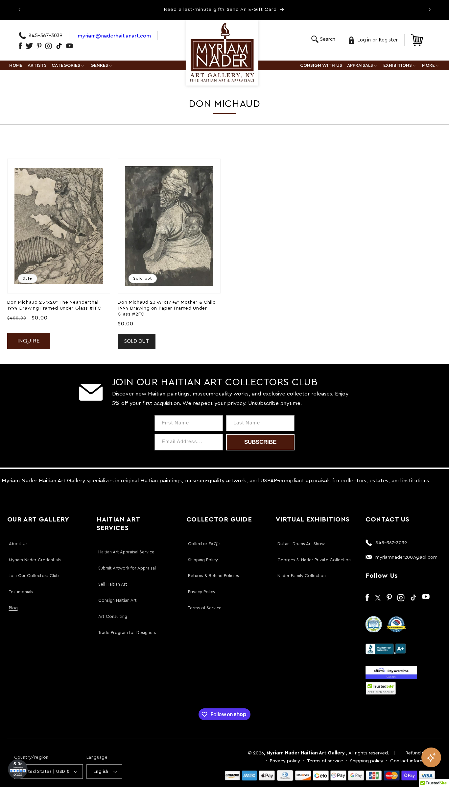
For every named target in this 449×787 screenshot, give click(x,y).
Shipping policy (366, 760)
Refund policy (420, 752)
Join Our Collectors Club (34, 575)
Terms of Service (205, 608)
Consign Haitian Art (117, 600)
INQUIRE (28, 340)
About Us (18, 544)
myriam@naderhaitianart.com (114, 35)
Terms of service (325, 760)
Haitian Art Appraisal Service (126, 552)
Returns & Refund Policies (213, 575)
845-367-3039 (45, 35)
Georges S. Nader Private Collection (314, 560)
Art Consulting (112, 616)
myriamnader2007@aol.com (406, 557)
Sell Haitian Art (112, 584)
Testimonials (21, 592)
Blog (13, 608)
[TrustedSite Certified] (381, 688)
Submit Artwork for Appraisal (127, 568)
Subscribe (260, 442)
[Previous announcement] (19, 9)
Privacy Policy (201, 592)
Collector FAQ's (204, 544)
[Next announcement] (429, 9)
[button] (323, 39)
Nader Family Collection (301, 575)
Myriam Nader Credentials (35, 560)
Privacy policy (285, 760)
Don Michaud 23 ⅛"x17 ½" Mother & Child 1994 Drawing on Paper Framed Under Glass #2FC (167, 308)
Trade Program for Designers (127, 632)
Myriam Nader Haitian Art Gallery (306, 752)
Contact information (412, 760)
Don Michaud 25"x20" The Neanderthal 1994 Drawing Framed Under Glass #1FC (54, 305)
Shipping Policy (203, 560)
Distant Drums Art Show (301, 544)
